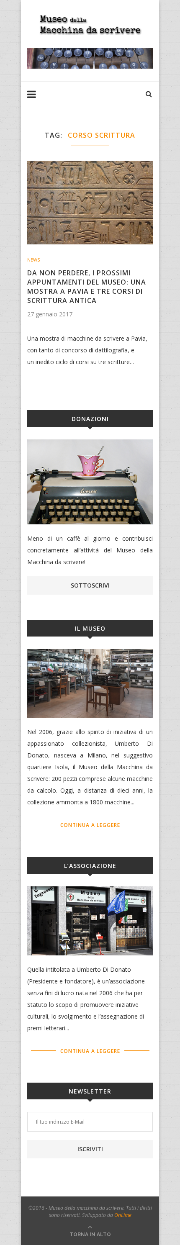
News (33, 259)
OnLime (122, 1215)
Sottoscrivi (90, 585)
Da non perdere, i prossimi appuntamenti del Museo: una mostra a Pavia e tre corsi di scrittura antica (86, 286)
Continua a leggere (90, 825)
